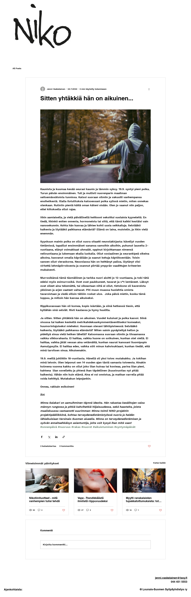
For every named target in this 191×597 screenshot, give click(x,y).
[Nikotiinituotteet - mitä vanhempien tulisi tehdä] (47, 480)
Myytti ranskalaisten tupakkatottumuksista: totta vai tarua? (143, 499)
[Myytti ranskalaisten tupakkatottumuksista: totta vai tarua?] (143, 480)
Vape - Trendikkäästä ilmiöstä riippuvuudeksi (93, 499)
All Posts (17, 68)
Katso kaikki (159, 463)
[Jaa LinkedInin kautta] (56, 436)
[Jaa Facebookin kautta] (41, 436)
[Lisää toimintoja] (149, 89)
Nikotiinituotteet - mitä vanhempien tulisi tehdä (44, 499)
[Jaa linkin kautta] (63, 436)
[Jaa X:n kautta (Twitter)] (49, 436)
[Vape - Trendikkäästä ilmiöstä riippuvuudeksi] (95, 480)
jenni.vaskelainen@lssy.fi (171, 577)
